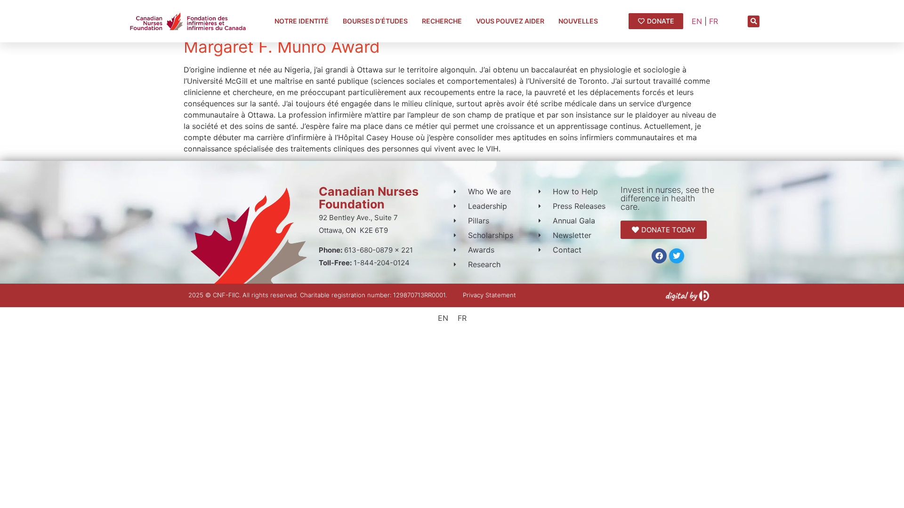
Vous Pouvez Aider (510, 21)
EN (697, 21)
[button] (753, 21)
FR (713, 21)
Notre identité (301, 21)
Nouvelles (578, 21)
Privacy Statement (489, 295)
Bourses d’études (375, 21)
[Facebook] (659, 255)
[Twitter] (676, 255)
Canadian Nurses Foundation (369, 197)
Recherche (442, 21)
